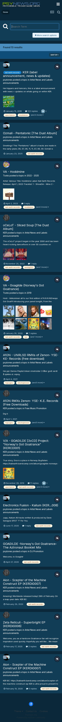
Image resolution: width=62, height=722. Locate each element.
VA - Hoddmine (14, 172)
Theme (18, 711)
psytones (7, 79)
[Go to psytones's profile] (6, 65)
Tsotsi (6, 175)
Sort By (54, 55)
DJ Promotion (36, 551)
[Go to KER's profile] (6, 217)
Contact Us (31, 711)
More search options (46, 35)
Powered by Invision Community (31, 717)
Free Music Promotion (35, 408)
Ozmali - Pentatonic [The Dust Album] (30, 133)
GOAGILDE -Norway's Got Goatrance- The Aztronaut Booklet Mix (30, 545)
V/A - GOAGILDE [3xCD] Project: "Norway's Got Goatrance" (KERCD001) (26, 444)
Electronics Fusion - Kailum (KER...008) (30, 505)
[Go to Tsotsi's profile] (6, 164)
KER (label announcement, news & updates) (26, 74)
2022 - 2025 (33, 175)
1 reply (26, 203)
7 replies (32, 333)
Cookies (44, 711)
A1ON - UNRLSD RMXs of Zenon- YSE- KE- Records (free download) (30, 356)
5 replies (32, 688)
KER (5, 232)
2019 (29, 293)
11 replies (34, 483)
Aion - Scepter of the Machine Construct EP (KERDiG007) (24, 582)
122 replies (32, 111)
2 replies (32, 646)
